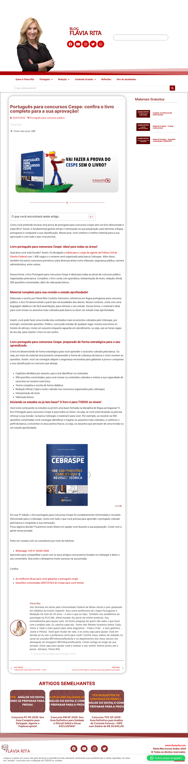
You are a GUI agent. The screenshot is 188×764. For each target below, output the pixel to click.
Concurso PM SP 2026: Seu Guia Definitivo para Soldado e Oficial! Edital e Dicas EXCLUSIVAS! (67, 722)
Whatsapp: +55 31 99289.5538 (32, 550)
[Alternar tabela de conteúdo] (89, 216)
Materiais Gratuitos (149, 99)
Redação (62, 79)
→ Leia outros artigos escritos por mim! (53, 654)
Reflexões (106, 79)
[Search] (172, 88)
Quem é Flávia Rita (25, 79)
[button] (166, 758)
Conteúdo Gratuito (84, 79)
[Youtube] (78, 44)
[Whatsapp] (100, 44)
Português (45, 79)
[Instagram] (85, 44)
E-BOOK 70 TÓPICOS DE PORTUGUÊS (162, 114)
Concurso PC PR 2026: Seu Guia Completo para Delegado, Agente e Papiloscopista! (27, 722)
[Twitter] (93, 44)
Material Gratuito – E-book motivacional (163, 127)
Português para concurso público (47, 117)
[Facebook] (70, 44)
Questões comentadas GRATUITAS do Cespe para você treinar (50, 582)
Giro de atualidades (126, 79)
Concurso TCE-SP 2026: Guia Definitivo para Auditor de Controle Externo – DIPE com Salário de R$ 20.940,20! (106, 722)
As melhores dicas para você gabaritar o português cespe (47, 578)
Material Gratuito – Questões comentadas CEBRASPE (164, 140)
